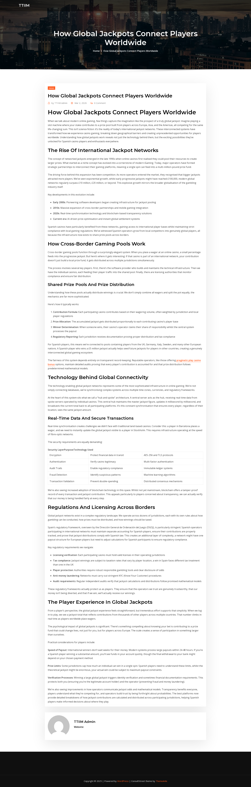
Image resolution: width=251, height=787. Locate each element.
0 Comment (100, 103)
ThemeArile (161, 781)
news (51, 88)
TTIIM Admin (59, 103)
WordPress (123, 781)
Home (96, 51)
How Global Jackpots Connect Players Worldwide (130, 51)
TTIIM (24, 5)
